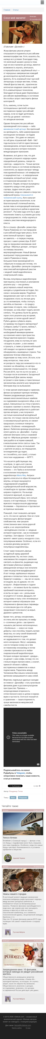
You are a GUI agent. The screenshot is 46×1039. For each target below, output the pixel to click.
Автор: (6, 791)
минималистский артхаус (15, 129)
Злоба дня (6, 941)
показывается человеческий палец (18, 196)
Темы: (6, 797)
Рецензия (23, 797)
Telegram (20, 772)
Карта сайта (17, 1027)
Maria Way (21, 475)
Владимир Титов (16, 791)
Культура (33, 16)
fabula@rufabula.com (22, 1025)
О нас (28, 1027)
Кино (13, 797)
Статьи (16, 9)
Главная (7, 9)
